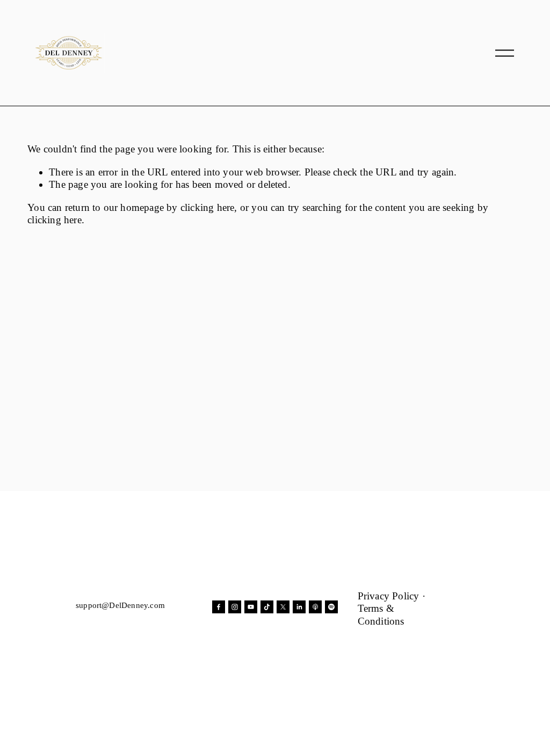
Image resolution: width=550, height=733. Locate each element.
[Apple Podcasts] (315, 606)
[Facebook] (218, 606)
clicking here (207, 207)
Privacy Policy (388, 596)
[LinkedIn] (299, 606)
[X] (283, 606)
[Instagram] (234, 606)
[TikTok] (266, 606)
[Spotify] (331, 606)
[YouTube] (250, 606)
